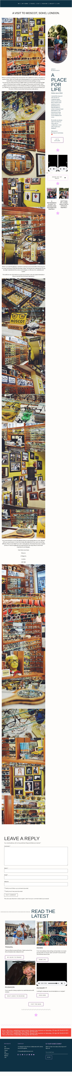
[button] (49, 162)
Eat (38, 3)
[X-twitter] (25, 1055)
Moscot (12, 81)
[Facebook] (22, 1055)
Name (6, 868)
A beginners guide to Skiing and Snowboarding (53, 204)
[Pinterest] (31, 1055)
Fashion (45, 3)
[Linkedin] (29, 1055)
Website (6, 881)
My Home (25, 3)
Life (58, 3)
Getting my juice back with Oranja (64, 203)
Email (6, 874)
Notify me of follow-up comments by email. (17, 888)
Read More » (52, 209)
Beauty (52, 3)
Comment (7, 846)
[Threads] (20, 1055)
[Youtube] (34, 1055)
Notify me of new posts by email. (14, 891)
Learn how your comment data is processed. (37, 898)
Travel (32, 3)
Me (19, 3)
